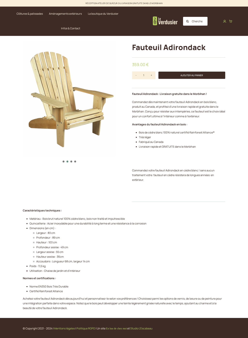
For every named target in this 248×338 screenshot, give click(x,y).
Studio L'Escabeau (141, 328)
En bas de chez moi (116, 328)
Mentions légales (64, 328)
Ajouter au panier (192, 75)
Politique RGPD (86, 328)
